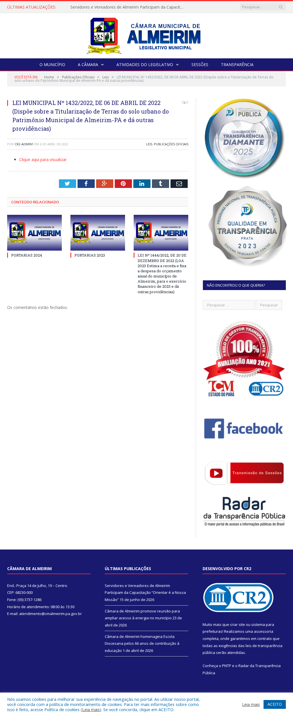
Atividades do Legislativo (144, 64)
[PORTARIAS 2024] (34, 233)
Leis (149, 144)
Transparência (237, 64)
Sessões (199, 64)
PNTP (226, 665)
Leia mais (91, 709)
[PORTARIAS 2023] (97, 233)
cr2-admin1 (24, 144)
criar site (237, 624)
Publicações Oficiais (171, 144)
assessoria (263, 631)
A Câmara (88, 64)
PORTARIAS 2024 (26, 255)
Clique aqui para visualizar (43, 159)
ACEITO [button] (275, 704)
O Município (52, 64)
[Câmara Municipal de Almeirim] (146, 34)
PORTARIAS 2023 (89, 255)
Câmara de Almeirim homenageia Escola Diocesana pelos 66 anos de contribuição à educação (142, 643)
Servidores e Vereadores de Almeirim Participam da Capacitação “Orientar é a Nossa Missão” (145, 592)
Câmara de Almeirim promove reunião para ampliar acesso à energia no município (129, 7)
